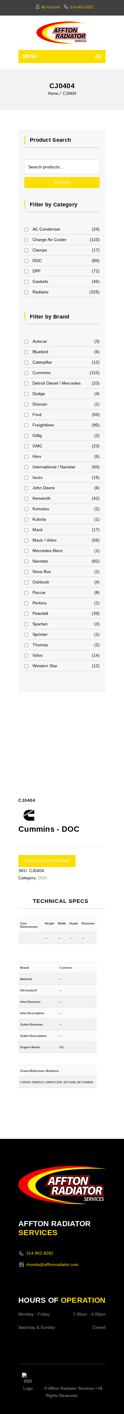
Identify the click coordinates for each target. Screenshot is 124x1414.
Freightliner (43, 425)
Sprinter (40, 634)
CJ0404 (69, 93)
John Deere (44, 487)
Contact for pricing (47, 861)
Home (53, 93)
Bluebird (40, 351)
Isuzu (38, 477)
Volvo (38, 655)
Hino (37, 456)
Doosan (40, 404)
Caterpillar (42, 362)
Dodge (39, 393)
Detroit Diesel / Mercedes (57, 383)
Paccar (39, 592)
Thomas (40, 644)
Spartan (40, 623)
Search (62, 182)
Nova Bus (42, 571)
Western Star (45, 665)
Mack (38, 529)
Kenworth (42, 498)
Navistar (40, 561)
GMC (37, 446)
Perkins (40, 603)
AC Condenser (46, 229)
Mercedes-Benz (48, 550)
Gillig (37, 435)
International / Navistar (54, 466)
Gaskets (40, 281)
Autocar (40, 341)
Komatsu (41, 508)
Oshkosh (41, 582)
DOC (37, 260)
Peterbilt (40, 613)
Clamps (40, 250)
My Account (50, 7)
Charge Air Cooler (50, 239)
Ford (37, 414)
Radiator (41, 291)
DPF (37, 271)
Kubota (39, 519)
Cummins (42, 372)
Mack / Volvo (45, 540)
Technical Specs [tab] (60, 901)
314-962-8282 (81, 7)
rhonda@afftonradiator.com (52, 1264)
